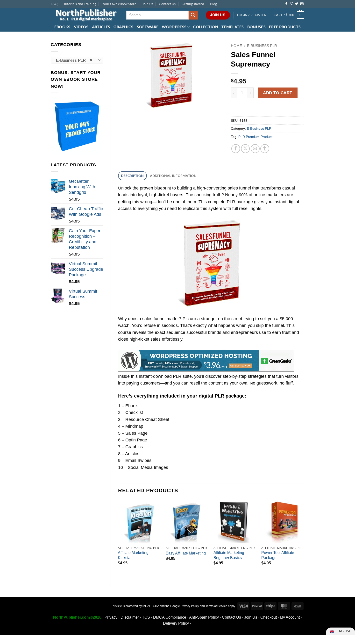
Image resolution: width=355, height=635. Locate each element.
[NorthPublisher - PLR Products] (85, 15)
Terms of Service (216, 606)
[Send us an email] (301, 4)
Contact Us (167, 4)
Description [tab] (132, 176)
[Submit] (193, 15)
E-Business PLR (262, 46)
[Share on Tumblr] (264, 148)
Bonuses (256, 26)
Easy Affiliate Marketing (186, 553)
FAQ (54, 4)
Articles (101, 26)
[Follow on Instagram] (291, 4)
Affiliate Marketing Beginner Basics (228, 555)
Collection (205, 26)
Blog (213, 4)
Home (236, 46)
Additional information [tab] (173, 176)
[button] (252, 15)
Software (148, 26)
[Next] (304, 540)
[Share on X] (245, 148)
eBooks (62, 26)
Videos (81, 26)
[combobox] (77, 60)
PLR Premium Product (255, 137)
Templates (232, 26)
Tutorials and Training (80, 4)
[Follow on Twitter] (296, 4)
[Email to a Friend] (255, 148)
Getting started (193, 4)
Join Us (147, 4)
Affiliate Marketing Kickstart (133, 555)
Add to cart (277, 92)
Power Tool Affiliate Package (277, 555)
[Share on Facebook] (235, 148)
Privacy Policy (190, 606)
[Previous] (118, 540)
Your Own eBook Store (119, 4)
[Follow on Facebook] (286, 4)
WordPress (174, 26)
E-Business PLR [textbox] (74, 60)
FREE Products (285, 26)
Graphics (124, 26)
